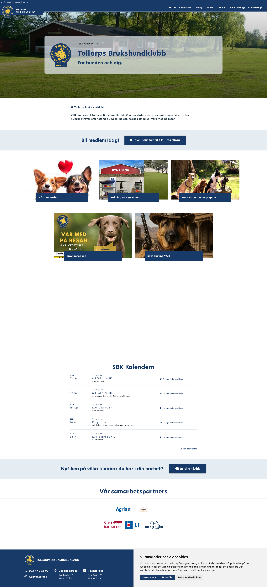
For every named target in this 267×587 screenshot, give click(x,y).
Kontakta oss (38, 576)
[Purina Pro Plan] (144, 509)
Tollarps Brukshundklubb (173, 379)
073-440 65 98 (38, 571)
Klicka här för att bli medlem (155, 140)
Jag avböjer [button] (167, 577)
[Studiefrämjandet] (113, 525)
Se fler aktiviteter (188, 448)
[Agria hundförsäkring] (123, 509)
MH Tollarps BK (102, 407)
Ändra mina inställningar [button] (189, 577)
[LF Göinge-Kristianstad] (134, 525)
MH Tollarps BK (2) (104, 436)
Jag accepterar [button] (149, 577)
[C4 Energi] (154, 525)
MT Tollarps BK (102, 378)
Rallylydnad (99, 422)
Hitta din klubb (187, 468)
